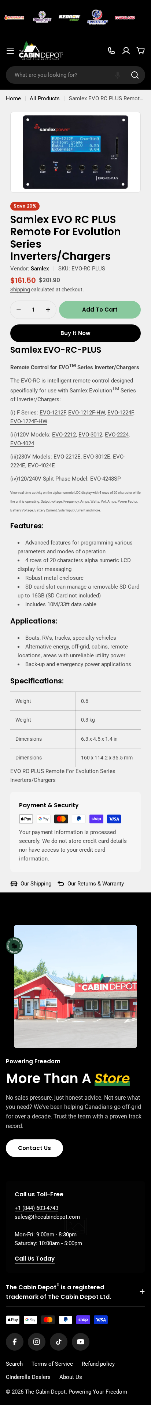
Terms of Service (52, 1364)
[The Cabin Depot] (12, 18)
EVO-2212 (64, 434)
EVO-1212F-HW (86, 412)
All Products (45, 98)
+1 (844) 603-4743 (36, 1208)
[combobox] (75, 75)
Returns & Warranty (100, 883)
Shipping (20, 289)
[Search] (134, 75)
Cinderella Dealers (28, 1377)
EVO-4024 (22, 443)
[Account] (126, 50)
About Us (70, 1377)
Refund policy (98, 1364)
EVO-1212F (53, 412)
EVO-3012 (90, 434)
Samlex (40, 268)
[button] (117, 75)
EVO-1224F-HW (28, 421)
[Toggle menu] (10, 50)
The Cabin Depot (45, 1391)
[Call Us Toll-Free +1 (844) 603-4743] (111, 50)
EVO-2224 (117, 434)
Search (14, 1364)
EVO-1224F (120, 412)
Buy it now (75, 333)
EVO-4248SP (105, 478)
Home (13, 98)
